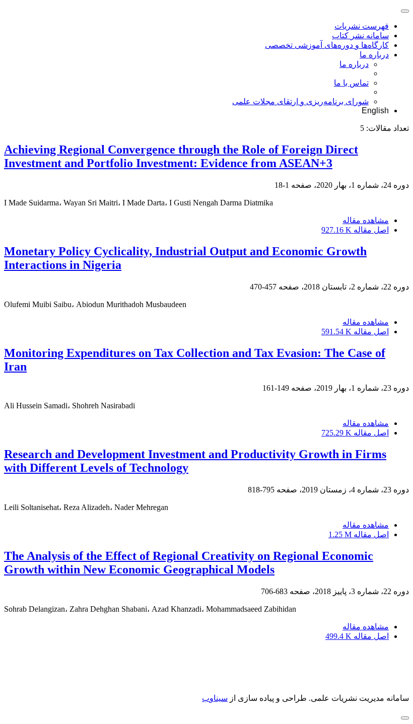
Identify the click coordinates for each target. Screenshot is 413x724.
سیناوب (215, 698)
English (375, 110)
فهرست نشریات (361, 26)
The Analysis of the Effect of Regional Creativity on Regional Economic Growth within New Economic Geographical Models (188, 562)
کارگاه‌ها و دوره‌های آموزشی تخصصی (327, 45)
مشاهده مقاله (365, 220)
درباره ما (374, 54)
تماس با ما (351, 83)
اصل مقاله (355, 230)
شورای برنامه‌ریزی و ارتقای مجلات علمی (300, 101)
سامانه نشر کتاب (360, 35)
